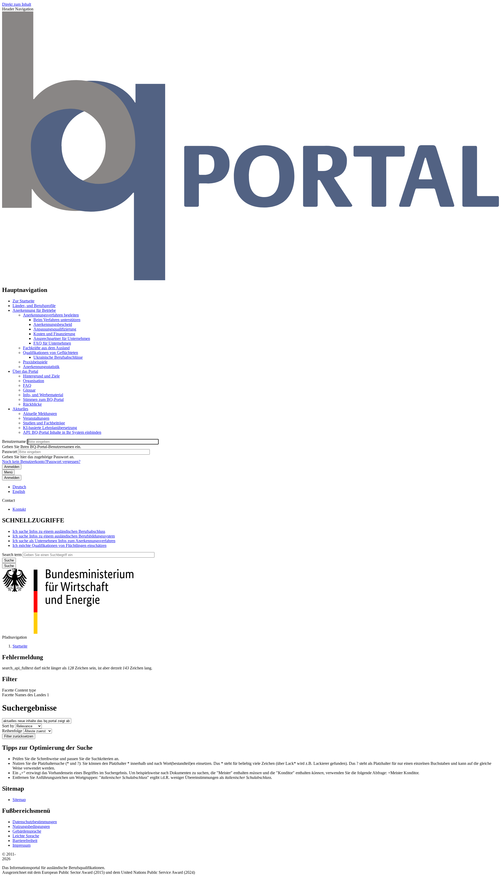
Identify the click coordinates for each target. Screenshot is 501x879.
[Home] (250, 279)
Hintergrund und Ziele (41, 376)
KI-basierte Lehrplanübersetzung (50, 427)
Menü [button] (8, 472)
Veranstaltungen (36, 418)
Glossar (29, 390)
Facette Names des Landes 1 (25, 695)
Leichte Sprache (26, 836)
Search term (12, 554)
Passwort (9, 451)
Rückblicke (32, 404)
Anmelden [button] (11, 478)
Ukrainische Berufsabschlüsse (58, 357)
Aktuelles (20, 409)
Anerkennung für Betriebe (34, 310)
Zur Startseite (23, 301)
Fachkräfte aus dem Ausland (46, 348)
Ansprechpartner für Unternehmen (61, 338)
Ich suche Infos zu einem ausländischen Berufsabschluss (59, 531)
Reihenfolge (12, 731)
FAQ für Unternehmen (52, 343)
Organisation (33, 381)
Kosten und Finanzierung (54, 334)
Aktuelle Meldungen (40, 413)
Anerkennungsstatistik (41, 366)
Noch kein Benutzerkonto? (24, 461)
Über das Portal (25, 371)
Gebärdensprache (27, 831)
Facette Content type (19, 690)
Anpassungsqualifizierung (54, 329)
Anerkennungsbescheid (52, 324)
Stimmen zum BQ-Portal (43, 399)
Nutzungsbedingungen (31, 826)
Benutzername (14, 441)
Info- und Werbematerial (43, 395)
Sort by (8, 726)
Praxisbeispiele (35, 362)
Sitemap (19, 799)
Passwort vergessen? (63, 461)
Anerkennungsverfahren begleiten (51, 315)
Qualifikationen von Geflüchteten (50, 352)
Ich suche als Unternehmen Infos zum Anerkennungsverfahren (64, 541)
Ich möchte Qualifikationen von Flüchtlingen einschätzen (59, 545)
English (19, 491)
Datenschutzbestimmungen (35, 822)
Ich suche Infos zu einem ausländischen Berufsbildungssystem (64, 536)
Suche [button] (9, 566)
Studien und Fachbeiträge (44, 423)
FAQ (27, 385)
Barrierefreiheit (25, 840)
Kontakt (19, 509)
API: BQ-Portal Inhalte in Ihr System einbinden (62, 432)
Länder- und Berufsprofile (34, 305)
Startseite (20, 646)
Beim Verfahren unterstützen (56, 320)
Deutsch (19, 487)
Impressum (22, 845)
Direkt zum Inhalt (16, 4)
